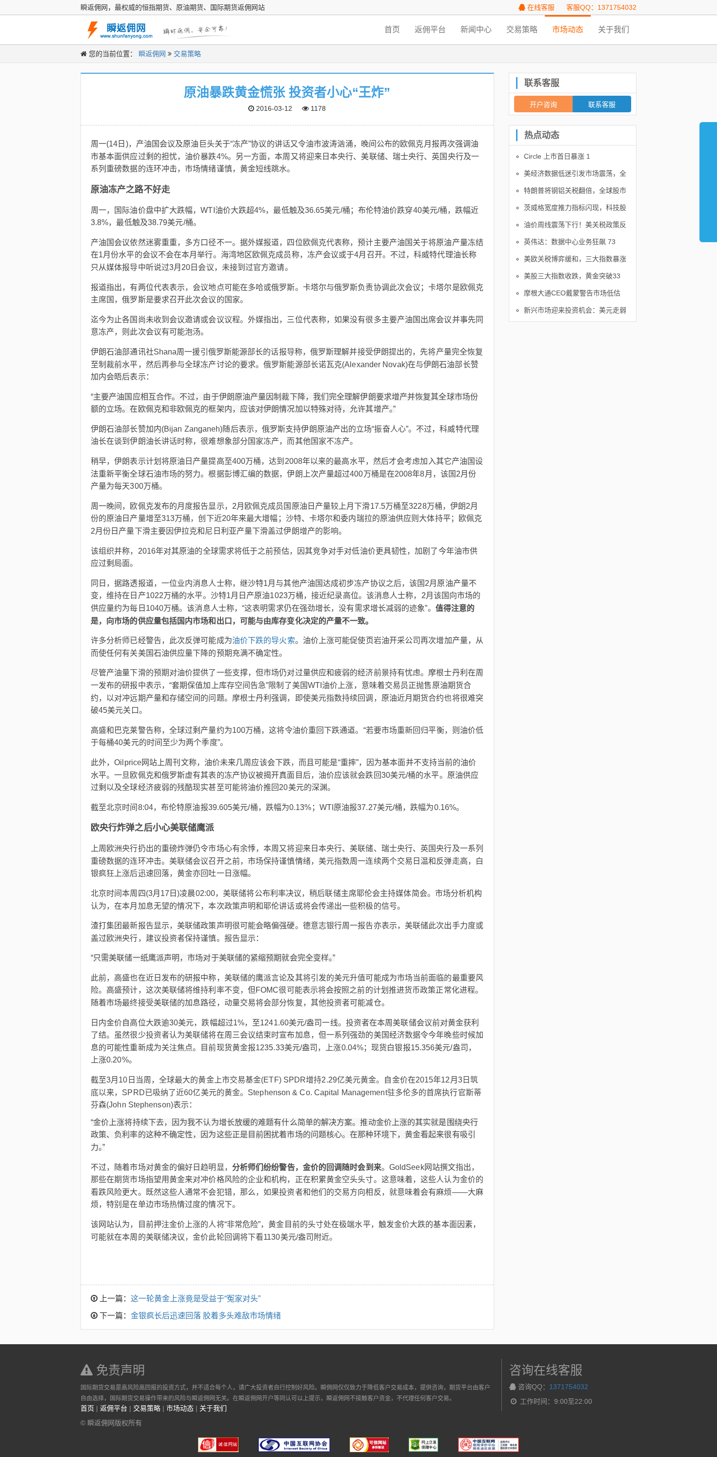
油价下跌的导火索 (263, 640)
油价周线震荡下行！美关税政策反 (575, 225)
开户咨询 (543, 104)
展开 (708, 177)
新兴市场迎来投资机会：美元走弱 (575, 310)
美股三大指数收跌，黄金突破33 (572, 276)
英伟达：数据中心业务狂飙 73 (570, 242)
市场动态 (567, 29)
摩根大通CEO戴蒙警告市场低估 (572, 293)
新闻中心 (476, 29)
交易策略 (522, 29)
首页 (392, 29)
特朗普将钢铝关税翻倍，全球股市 (575, 190)
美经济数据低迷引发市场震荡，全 (575, 173)
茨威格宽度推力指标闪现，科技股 (575, 207)
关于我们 (613, 29)
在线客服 (540, 7)
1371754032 (568, 1387)
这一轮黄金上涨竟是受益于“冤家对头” (195, 1298)
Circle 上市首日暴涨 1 (557, 156)
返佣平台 (430, 29)
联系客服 (602, 104)
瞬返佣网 (152, 54)
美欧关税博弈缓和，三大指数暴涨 (575, 259)
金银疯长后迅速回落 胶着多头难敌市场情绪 (206, 1315)
